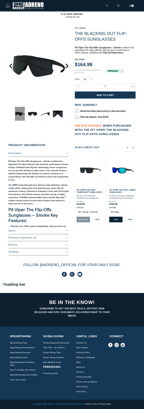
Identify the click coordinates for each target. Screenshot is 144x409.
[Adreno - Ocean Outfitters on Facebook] (110, 345)
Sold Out (83, 219)
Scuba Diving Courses (53, 357)
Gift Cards (81, 391)
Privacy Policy (105, 404)
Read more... (118, 52)
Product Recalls (83, 377)
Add (116, 219)
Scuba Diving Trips (52, 352)
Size (77, 79)
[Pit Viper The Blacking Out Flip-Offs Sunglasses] (39, 66)
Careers (80, 372)
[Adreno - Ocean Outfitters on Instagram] (116, 345)
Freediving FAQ (50, 373)
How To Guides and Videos (23, 370)
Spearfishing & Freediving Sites (22, 363)
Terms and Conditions (86, 382)
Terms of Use (91, 404)
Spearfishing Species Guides (23, 375)
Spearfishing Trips (18, 343)
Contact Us (81, 343)
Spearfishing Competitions (22, 347)
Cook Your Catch (18, 380)
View (97, 219)
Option (80, 208)
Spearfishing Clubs (19, 357)
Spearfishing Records (20, 352)
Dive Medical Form (52, 362)
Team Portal (82, 386)
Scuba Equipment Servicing (56, 343)
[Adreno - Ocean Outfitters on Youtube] (123, 345)
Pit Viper (80, 28)
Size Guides (82, 347)
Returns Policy (83, 352)
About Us (80, 367)
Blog (78, 362)
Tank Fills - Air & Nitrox (54, 347)
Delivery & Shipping (85, 357)
